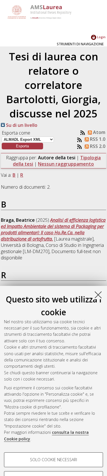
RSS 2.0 (97, 146)
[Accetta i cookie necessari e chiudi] (98, 294)
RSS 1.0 (97, 139)
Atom (98, 132)
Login (101, 37)
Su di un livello (21, 125)
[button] (22, 146)
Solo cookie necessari (53, 459)
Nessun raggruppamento (66, 164)
